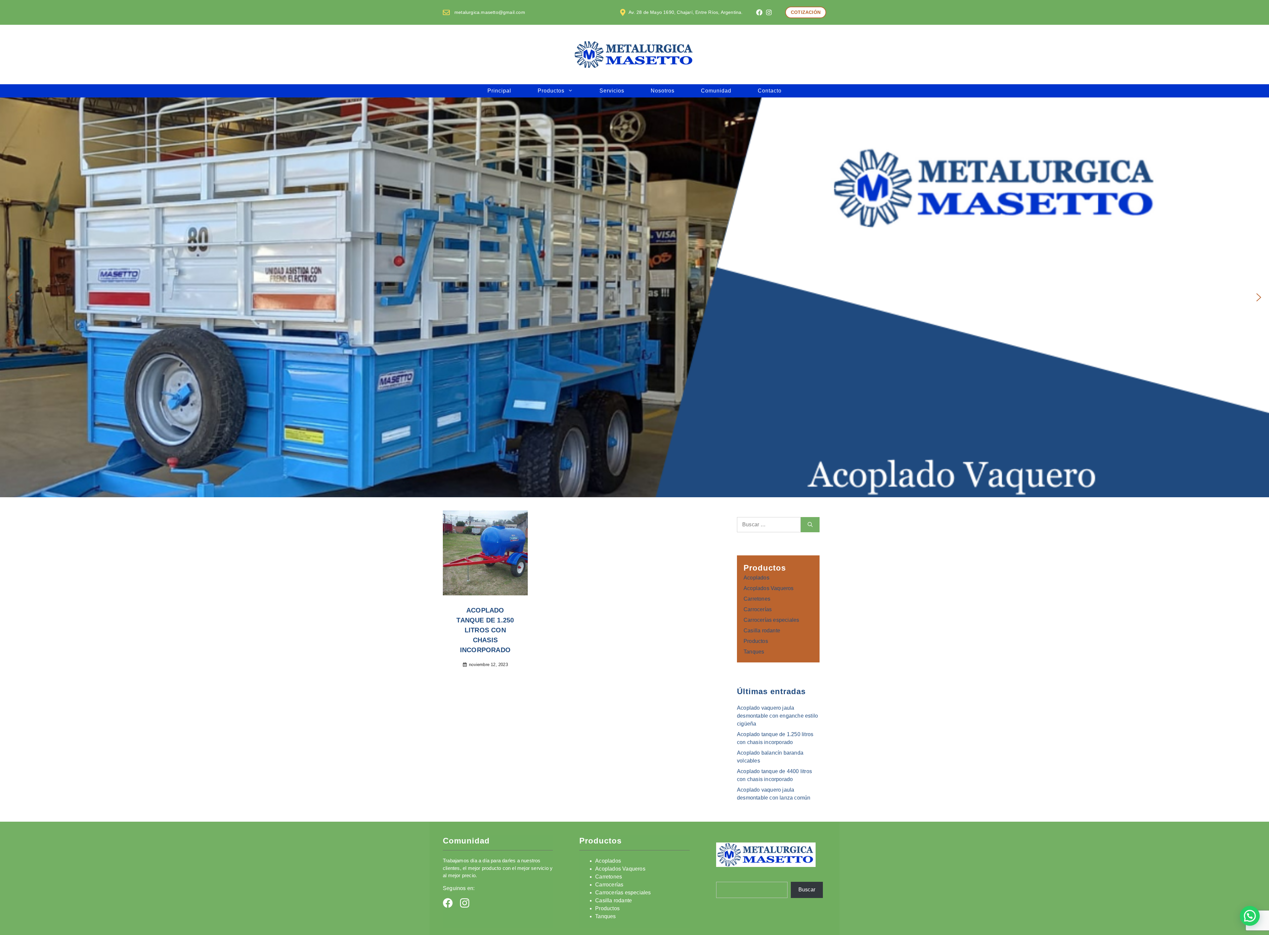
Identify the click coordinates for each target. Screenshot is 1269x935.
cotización (806, 12)
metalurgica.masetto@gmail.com (489, 12)
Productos (551, 91)
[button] (10, 297)
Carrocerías (758, 609)
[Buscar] (810, 524)
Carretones (757, 599)
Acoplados (756, 577)
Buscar (806, 889)
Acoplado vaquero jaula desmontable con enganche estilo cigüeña (777, 716)
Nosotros (662, 91)
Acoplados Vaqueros (769, 588)
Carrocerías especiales (771, 620)
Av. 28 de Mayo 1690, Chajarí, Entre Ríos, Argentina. (686, 12)
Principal (499, 91)
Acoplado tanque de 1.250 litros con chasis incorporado (485, 630)
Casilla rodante (762, 630)
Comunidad (716, 91)
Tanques (754, 651)
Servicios (611, 91)
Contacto (770, 91)
